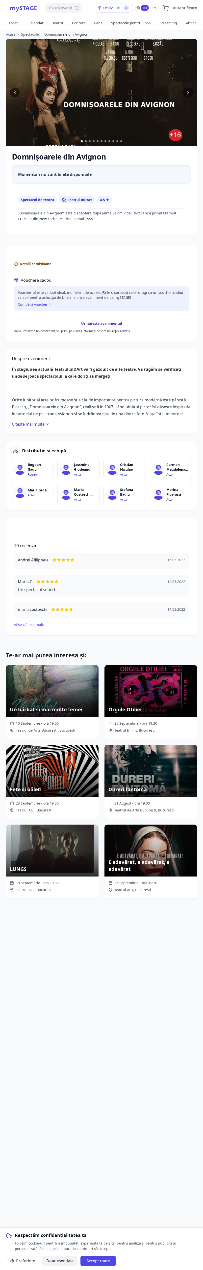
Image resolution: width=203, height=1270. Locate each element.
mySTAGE (23, 8)
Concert (78, 23)
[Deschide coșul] (166, 8)
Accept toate (98, 1261)
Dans (98, 23)
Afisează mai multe (29, 624)
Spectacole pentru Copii (131, 23)
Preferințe (25, 1261)
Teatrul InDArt (80, 199)
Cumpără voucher (33, 304)
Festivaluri (115, 7)
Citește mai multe (28, 424)
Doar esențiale (60, 1261)
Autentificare (185, 8)
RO (145, 8)
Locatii (14, 23)
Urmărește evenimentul (101, 323)
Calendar (36, 23)
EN (154, 8)
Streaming (168, 23)
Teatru (57, 23)
